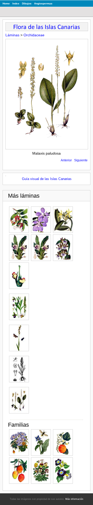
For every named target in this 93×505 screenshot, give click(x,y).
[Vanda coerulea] (41, 219)
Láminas (12, 35)
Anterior (66, 160)
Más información (74, 499)
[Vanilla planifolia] (63, 219)
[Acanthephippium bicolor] (19, 275)
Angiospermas (43, 3)
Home (6, 3)
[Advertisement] (55, 340)
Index (15, 3)
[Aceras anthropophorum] (19, 338)
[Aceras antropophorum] (19, 369)
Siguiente (81, 160)
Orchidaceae (34, 35)
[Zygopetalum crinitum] (63, 247)
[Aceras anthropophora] (19, 307)
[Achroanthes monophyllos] (19, 400)
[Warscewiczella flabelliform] (19, 247)
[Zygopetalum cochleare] (41, 247)
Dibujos (27, 3)
